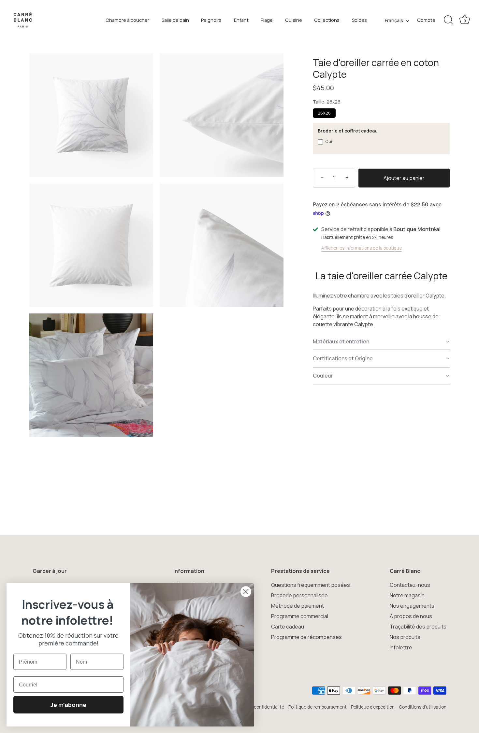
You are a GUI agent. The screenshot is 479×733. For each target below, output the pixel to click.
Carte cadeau (287, 626)
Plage (267, 20)
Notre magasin (407, 595)
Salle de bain (175, 20)
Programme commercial (299, 616)
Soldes (359, 20)
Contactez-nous (410, 584)
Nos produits (405, 637)
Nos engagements (412, 605)
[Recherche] (448, 20)
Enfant (241, 20)
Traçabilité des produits (418, 626)
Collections (327, 20)
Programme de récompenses (306, 637)
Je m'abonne (68, 705)
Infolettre (401, 647)
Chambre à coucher (127, 20)
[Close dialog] (246, 591)
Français (394, 20)
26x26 (324, 113)
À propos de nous (411, 616)
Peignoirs (211, 20)
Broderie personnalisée (299, 595)
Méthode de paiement (297, 605)
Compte (426, 20)
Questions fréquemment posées (310, 584)
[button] (381, 341)
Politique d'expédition (373, 707)
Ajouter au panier (404, 178)
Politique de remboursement (317, 707)
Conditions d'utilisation (422, 707)
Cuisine (293, 20)
